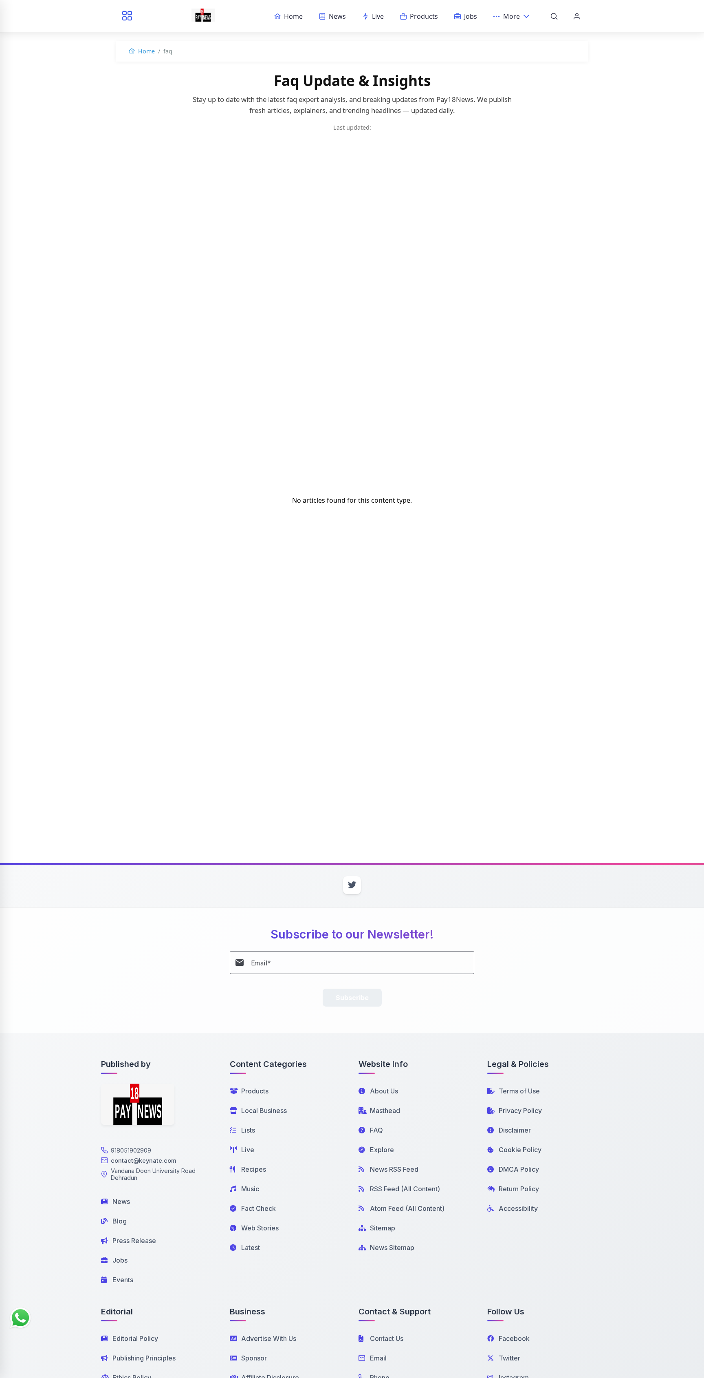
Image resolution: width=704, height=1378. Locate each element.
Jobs (120, 1260)
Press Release (134, 1241)
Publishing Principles (144, 1358)
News (121, 1201)
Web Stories (260, 1228)
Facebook (514, 1338)
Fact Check (258, 1208)
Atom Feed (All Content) (407, 1208)
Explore (382, 1150)
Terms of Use (519, 1091)
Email (378, 1358)
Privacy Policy (520, 1110)
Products (254, 1091)
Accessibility (518, 1208)
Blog (119, 1221)
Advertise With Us (268, 1338)
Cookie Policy (520, 1150)
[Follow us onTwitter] (352, 885)
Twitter (509, 1358)
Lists (248, 1130)
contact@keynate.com (143, 1160)
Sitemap (382, 1228)
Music (250, 1189)
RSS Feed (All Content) (405, 1189)
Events (122, 1280)
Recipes (253, 1169)
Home (145, 51)
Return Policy (519, 1189)
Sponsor (254, 1358)
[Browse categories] (127, 16)
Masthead (385, 1110)
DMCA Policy (519, 1169)
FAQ (376, 1130)
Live (247, 1150)
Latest (250, 1247)
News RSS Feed (394, 1169)
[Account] (577, 16)
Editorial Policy (135, 1338)
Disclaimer (515, 1130)
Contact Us (386, 1338)
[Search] (554, 16)
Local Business (264, 1110)
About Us (384, 1091)
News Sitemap (392, 1247)
